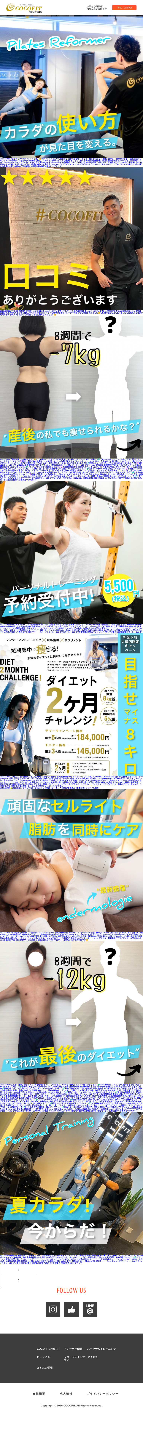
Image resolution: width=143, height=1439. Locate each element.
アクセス (92, 1357)
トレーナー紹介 (73, 1348)
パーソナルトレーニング (101, 1348)
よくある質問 (45, 1367)
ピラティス (43, 1357)
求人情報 (66, 1393)
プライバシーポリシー (103, 1393)
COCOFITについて (48, 1348)
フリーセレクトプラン (74, 1358)
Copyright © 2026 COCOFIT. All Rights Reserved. (71, 1405)
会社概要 (39, 1393)
